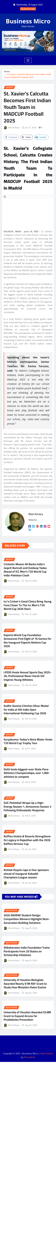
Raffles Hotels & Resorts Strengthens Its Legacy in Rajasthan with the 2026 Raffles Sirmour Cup (27, 840)
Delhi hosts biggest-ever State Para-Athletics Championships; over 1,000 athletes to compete (26, 773)
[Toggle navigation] (28, 60)
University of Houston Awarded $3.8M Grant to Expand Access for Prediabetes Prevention (27, 1015)
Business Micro (28, 21)
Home (7, 71)
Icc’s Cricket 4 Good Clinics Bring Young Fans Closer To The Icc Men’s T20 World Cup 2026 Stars (27, 605)
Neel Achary (14, 127)
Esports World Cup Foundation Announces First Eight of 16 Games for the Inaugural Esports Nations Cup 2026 (27, 640)
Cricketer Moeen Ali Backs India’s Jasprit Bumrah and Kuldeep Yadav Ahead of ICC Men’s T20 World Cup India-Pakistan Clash (25, 569)
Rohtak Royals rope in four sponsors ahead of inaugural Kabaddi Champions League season (26, 873)
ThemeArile (29, 1057)
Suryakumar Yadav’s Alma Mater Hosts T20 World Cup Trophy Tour (28, 741)
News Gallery (46, 1053)
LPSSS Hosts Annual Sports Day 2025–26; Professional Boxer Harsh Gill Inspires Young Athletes (27, 676)
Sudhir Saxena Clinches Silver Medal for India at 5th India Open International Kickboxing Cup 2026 (26, 709)
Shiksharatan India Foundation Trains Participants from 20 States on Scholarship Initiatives (27, 951)
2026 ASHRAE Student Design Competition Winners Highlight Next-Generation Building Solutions (27, 918)
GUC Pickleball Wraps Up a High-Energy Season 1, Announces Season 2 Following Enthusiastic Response (27, 806)
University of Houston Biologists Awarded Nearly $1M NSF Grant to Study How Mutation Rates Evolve (25, 983)
